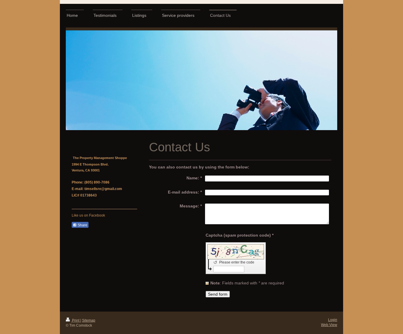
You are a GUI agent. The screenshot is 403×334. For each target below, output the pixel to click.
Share (82, 225)
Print (75, 320)
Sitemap (88, 320)
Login (332, 320)
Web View (329, 325)
